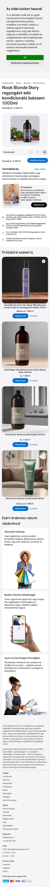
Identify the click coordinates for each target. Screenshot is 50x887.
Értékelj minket (8, 819)
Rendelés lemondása (10, 829)
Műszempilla (7, 783)
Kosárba (33, 316)
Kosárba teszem (37, 160)
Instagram (6, 868)
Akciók (5, 790)
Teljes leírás (39, 169)
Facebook (6, 865)
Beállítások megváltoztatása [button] (25, 63)
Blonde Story (39, 83)
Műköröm (6, 780)
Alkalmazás (7, 815)
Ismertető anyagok (10, 800)
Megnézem (39, 205)
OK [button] (25, 57)
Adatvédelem (8, 826)
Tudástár (6, 812)
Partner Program (9, 809)
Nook (18, 83)
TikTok (5, 871)
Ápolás (27, 83)
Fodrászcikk (7, 83)
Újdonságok (7, 793)
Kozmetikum (7, 787)
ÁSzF (5, 822)
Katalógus (6, 797)
